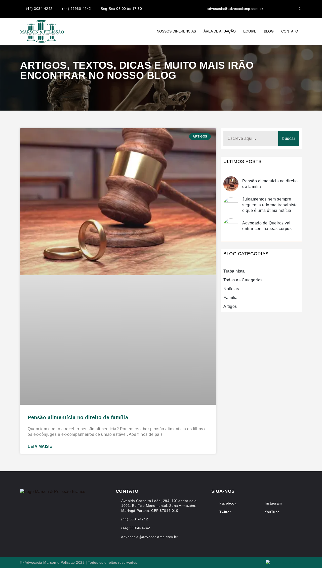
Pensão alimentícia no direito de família (78, 417)
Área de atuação (220, 31)
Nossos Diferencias (176, 31)
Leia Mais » (40, 447)
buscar (288, 138)
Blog (269, 31)
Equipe (249, 31)
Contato (289, 31)
